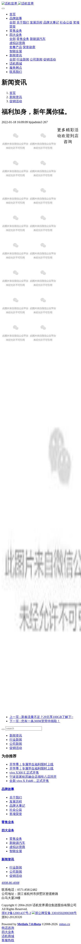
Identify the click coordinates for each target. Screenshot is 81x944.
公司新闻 (15, 743)
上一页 (41, 717)
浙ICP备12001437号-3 (16, 913)
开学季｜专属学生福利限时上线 (31, 764)
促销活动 (15, 101)
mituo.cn (64, 924)
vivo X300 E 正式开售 (24, 772)
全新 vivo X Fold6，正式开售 (29, 780)
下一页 (34, 721)
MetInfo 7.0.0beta (29, 924)
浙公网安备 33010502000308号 (56, 913)
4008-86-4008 (10, 882)
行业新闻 (15, 739)
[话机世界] (40, 4)
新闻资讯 (15, 97)
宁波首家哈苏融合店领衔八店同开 (33, 776)
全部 (12, 22)
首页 (12, 14)
